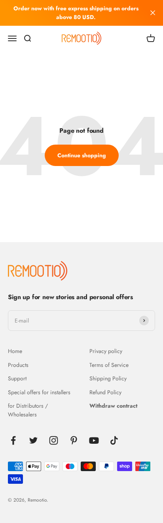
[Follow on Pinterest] (73, 440)
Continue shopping (81, 155)
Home (15, 351)
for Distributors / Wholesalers (28, 410)
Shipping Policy (108, 378)
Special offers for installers (39, 392)
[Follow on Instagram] (53, 440)
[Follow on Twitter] (33, 440)
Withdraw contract (113, 406)
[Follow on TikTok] (114, 440)
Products (18, 365)
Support (17, 378)
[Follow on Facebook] (13, 440)
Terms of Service (109, 365)
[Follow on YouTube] (94, 440)
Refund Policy (105, 392)
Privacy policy (105, 351)
